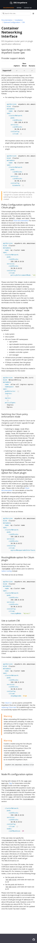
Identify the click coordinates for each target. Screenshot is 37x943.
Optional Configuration (12, 22)
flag (10, 783)
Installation (19, 20)
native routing (6, 571)
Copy (33, 103)
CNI (23, 22)
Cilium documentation (21, 221)
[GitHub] (34, 939)
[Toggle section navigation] (33, 13)
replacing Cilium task (8, 707)
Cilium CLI (8, 703)
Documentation (7, 20)
